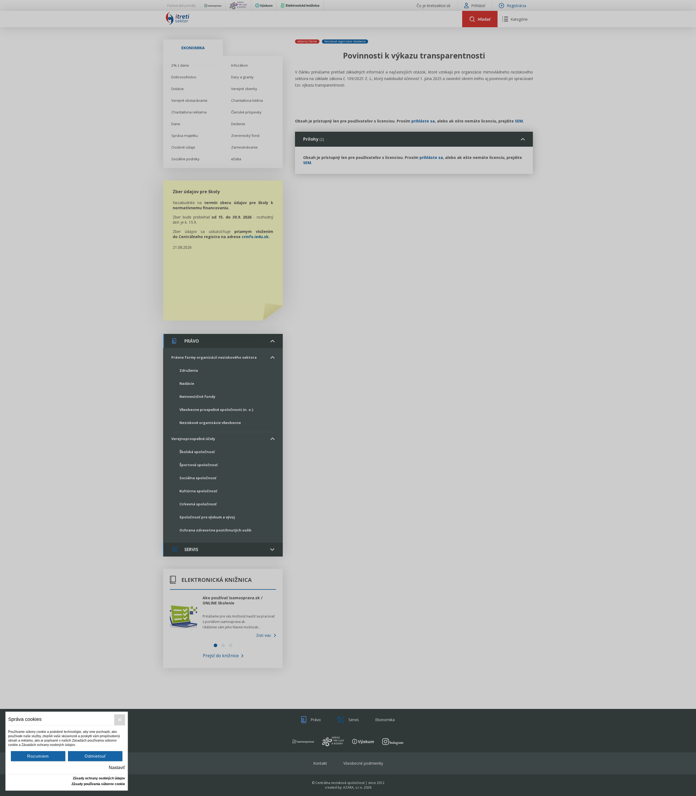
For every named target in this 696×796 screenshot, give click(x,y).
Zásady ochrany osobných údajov (99, 778)
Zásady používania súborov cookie (98, 784)
